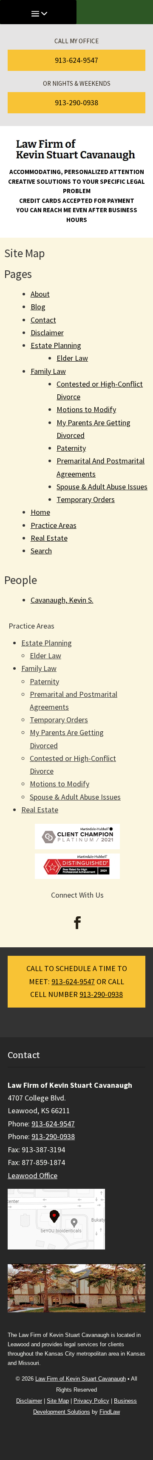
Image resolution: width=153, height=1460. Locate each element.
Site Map (58, 1401)
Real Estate (49, 538)
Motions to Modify (86, 409)
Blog (38, 307)
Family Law (48, 371)
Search (41, 551)
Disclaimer (47, 332)
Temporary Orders (86, 499)
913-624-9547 (76, 60)
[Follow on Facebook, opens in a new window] (77, 922)
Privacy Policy (91, 1401)
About (40, 294)
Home (40, 512)
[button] (143, 1398)
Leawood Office (32, 1175)
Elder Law (72, 358)
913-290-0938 (76, 102)
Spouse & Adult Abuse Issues (102, 486)
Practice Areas (53, 525)
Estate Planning (56, 345)
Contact (43, 320)
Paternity (71, 448)
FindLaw (109, 1412)
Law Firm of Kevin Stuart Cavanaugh (80, 1379)
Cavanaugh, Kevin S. (62, 600)
